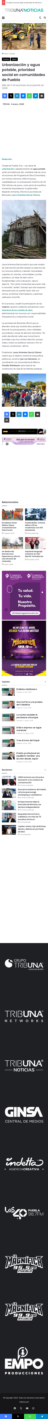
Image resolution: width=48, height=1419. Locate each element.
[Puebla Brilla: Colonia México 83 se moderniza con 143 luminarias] (35, 514)
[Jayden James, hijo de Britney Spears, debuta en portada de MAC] (9, 830)
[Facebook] (4, 95)
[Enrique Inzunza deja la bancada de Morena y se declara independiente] (9, 805)
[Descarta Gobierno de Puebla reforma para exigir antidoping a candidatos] (9, 793)
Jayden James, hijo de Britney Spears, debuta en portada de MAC (32, 829)
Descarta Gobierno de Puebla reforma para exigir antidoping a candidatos (32, 792)
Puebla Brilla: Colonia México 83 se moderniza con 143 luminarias (35, 526)
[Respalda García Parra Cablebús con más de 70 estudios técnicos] (9, 817)
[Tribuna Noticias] (24, 10)
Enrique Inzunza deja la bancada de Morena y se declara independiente (29, 804)
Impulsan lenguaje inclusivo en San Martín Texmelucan (34, 554)
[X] (10, 95)
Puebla (12, 54)
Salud (14, 59)
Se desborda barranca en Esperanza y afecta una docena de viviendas (11, 556)
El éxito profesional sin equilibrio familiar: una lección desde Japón (28, 756)
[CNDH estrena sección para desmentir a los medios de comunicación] (9, 781)
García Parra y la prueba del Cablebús (29, 703)
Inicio (5, 54)
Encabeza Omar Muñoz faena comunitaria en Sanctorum (9, 526)
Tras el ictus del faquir (28, 740)
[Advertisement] (24, 130)
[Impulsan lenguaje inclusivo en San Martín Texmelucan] (35, 543)
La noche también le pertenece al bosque (27, 716)
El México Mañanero (26, 689)
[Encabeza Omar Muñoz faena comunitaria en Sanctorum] (12, 514)
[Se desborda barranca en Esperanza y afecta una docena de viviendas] (12, 543)
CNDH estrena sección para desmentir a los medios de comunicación (31, 780)
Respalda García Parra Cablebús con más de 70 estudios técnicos (29, 817)
